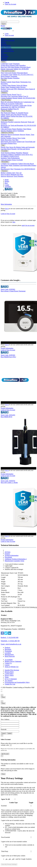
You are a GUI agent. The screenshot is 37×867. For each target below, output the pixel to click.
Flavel (9, 149)
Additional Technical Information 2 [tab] (16, 559)
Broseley (14, 149)
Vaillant (16, 69)
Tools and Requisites (17, 125)
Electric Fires (5, 147)
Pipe (2, 113)
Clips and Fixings (6, 129)
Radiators (4, 92)
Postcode (3, 729)
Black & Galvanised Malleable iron (12, 102)
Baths (2, 140)
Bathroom (4, 134)
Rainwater (24, 122)
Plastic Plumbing (6, 111)
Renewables (5, 162)
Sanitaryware (20, 141)
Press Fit (16, 109)
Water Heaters (11, 85)
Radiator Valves (12, 131)
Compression (27, 102)
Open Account (9, 35)
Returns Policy (9, 672)
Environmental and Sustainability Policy (17, 682)
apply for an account (28, 225)
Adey (13, 173)
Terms (7, 677)
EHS (9, 67)
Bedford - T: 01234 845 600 (9, 637)
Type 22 (25, 96)
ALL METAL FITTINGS (17, 107)
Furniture (9, 138)
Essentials (5, 151)
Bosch (8, 65)
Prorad (14, 94)
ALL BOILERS (24, 69)
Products (7, 647)
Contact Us (8, 663)
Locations (8, 653)
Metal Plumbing (6, 100)
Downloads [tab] (8, 557)
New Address (5, 719)
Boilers (4, 62)
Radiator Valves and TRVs (9, 89)
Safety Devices (20, 87)
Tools (2, 153)
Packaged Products (7, 120)
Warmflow (22, 65)
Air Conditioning (12, 163)
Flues (2, 73)
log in (7, 208)
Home (7, 179)
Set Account (5, 754)
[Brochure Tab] (1, 689)
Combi (3, 63)
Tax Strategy (9, 680)
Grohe (23, 138)
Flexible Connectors (14, 122)
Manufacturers (9, 654)
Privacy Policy (9, 675)
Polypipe (24, 114)
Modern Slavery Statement (13, 661)
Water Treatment (10, 87)
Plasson (25, 113)
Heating (4, 80)
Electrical (4, 131)
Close (3, 697)
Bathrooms (4, 122)
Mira (16, 140)
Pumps (3, 87)
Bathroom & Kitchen (7, 132)
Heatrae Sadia (14, 65)
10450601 (8, 187)
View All (18, 173)
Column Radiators (6, 98)
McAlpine (19, 116)
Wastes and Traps (11, 114)
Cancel (4, 733)
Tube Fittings (27, 129)
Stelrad (20, 96)
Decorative (4, 96)
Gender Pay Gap (10, 684)
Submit (9, 733)
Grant (10, 63)
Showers (22, 134)
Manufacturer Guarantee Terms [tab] (14, 561)
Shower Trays (16, 138)
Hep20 (19, 114)
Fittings (3, 114)
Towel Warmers (18, 176)
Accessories (4, 74)
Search (4, 24)
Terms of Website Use (11, 667)
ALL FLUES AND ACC (25, 74)
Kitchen (3, 138)
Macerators (8, 140)
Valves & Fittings (21, 85)
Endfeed (10, 109)
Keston (14, 73)
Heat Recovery (5, 169)
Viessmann (16, 63)
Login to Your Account (8, 213)
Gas (9, 125)
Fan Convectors (13, 96)
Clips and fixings (6, 160)
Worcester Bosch (25, 67)
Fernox (14, 160)
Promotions (8, 651)
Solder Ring (19, 103)
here (14, 222)
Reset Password (10, 656)
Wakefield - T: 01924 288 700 (10, 641)
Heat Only (4, 67)
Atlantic (19, 98)
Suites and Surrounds (28, 147)
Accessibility (9, 659)
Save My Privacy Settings (9, 864)
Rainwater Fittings (9, 113)
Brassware (4, 109)
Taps (13, 140)
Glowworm (9, 69)
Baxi (6, 63)
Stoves (11, 147)
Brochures (8, 649)
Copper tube (23, 105)
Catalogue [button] (4, 60)
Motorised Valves (23, 89)
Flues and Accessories (8, 71)
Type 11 (19, 94)
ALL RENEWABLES (28, 169)
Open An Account (10, 4)
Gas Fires (4, 149)
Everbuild (20, 160)
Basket (3, 26)
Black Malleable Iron (13, 174)
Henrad (15, 98)
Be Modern (17, 147)
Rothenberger (15, 158)
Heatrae (7, 76)
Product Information (7, 348)
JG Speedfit (19, 113)
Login (6, 33)
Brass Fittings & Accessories (10, 105)
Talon (9, 158)
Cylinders (4, 85)
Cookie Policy (9, 673)
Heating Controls (6, 82)
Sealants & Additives (7, 154)
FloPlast (13, 116)
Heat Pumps (4, 165)
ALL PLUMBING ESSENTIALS (17, 155)
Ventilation (20, 131)
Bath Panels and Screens (8, 141)
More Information (6, 204)
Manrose (25, 153)
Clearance (4, 171)
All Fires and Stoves (23, 149)
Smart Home (16, 82)
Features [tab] (7, 554)
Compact (3, 94)
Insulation (4, 158)
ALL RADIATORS (29, 98)
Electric (3, 69)
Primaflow (19, 153)
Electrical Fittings (10, 153)
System (3, 65)
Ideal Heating (15, 67)
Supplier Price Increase (12, 670)
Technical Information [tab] (11, 555)
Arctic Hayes (25, 154)
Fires (3, 145)
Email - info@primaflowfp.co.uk (11, 644)
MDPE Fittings (5, 116)
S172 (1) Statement (11, 679)
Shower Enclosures (13, 134)
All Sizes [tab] (7, 552)
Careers (7, 665)
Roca (15, 143)
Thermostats (24, 82)
